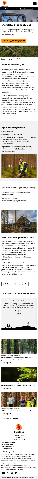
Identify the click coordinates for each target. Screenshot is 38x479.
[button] (30, 3)
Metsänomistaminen (7, 355)
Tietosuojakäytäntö (30, 477)
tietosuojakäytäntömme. (17, 201)
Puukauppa (17, 355)
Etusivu (3, 59)
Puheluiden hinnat (20, 477)
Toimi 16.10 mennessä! (26, 9)
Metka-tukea (20, 149)
